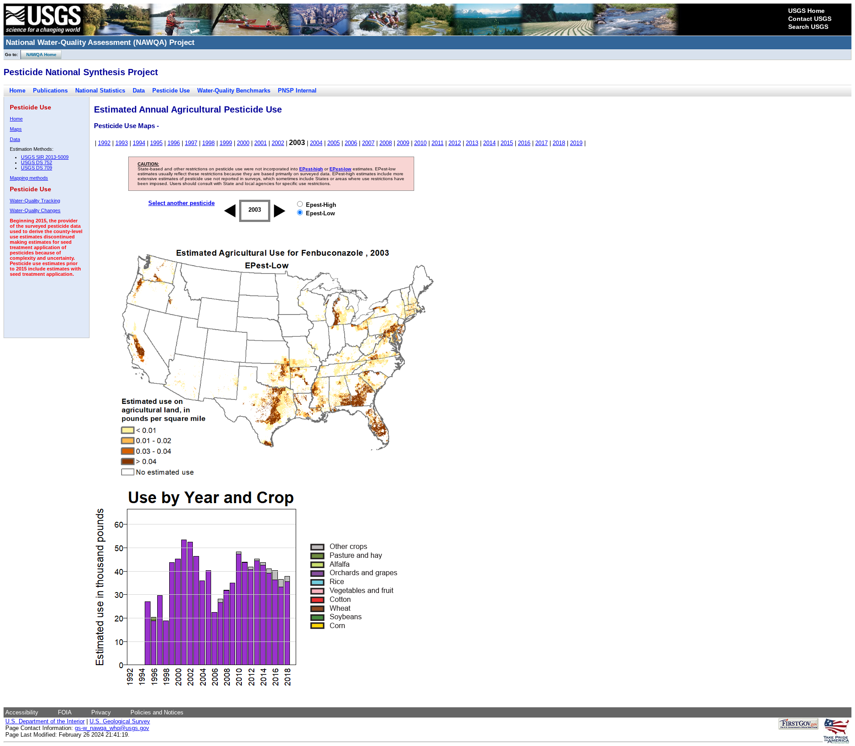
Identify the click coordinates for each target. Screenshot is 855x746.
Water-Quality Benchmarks (233, 90)
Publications (50, 90)
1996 (173, 143)
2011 (438, 143)
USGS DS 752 (36, 162)
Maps (16, 129)
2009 (403, 143)
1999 (226, 143)
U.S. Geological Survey (120, 721)
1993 (121, 143)
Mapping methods (29, 178)
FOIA (65, 712)
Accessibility (21, 712)
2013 (472, 143)
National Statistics (100, 90)
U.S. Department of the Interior (45, 721)
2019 (576, 143)
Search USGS (808, 26)
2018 (559, 143)
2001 (260, 143)
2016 (524, 143)
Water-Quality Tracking (35, 200)
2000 (243, 143)
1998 (208, 143)
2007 (368, 143)
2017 (541, 143)
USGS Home (806, 10)
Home (17, 90)
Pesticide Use (171, 90)
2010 (420, 143)
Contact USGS (809, 18)
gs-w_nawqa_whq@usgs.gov (112, 728)
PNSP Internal (297, 90)
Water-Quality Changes (35, 210)
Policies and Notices (156, 712)
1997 (191, 143)
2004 (316, 143)
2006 (351, 143)
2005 (333, 143)
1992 (104, 143)
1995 (156, 143)
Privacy (101, 712)
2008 (385, 143)
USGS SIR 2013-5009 (45, 157)
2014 (489, 143)
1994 (139, 143)
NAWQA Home (39, 54)
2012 (454, 143)
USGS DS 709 (36, 167)
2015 (507, 143)
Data (139, 90)
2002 (278, 143)
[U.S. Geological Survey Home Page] (43, 33)
